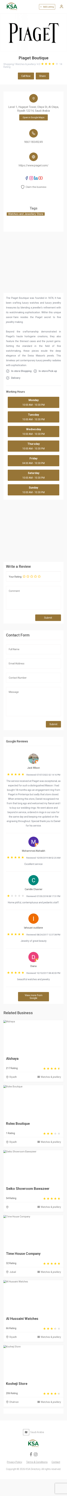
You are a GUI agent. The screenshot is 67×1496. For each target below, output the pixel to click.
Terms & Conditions (37, 1462)
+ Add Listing (47, 7)
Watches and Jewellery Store (25, 214)
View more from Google (33, 996)
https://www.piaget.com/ (33, 165)
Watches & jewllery (51, 1077)
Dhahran (14, 1402)
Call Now (26, 76)
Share (42, 76)
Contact (56, 1462)
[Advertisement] (33, 530)
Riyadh (13, 1077)
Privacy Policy (14, 1462)
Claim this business (36, 187)
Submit (48, 617)
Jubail (12, 1272)
